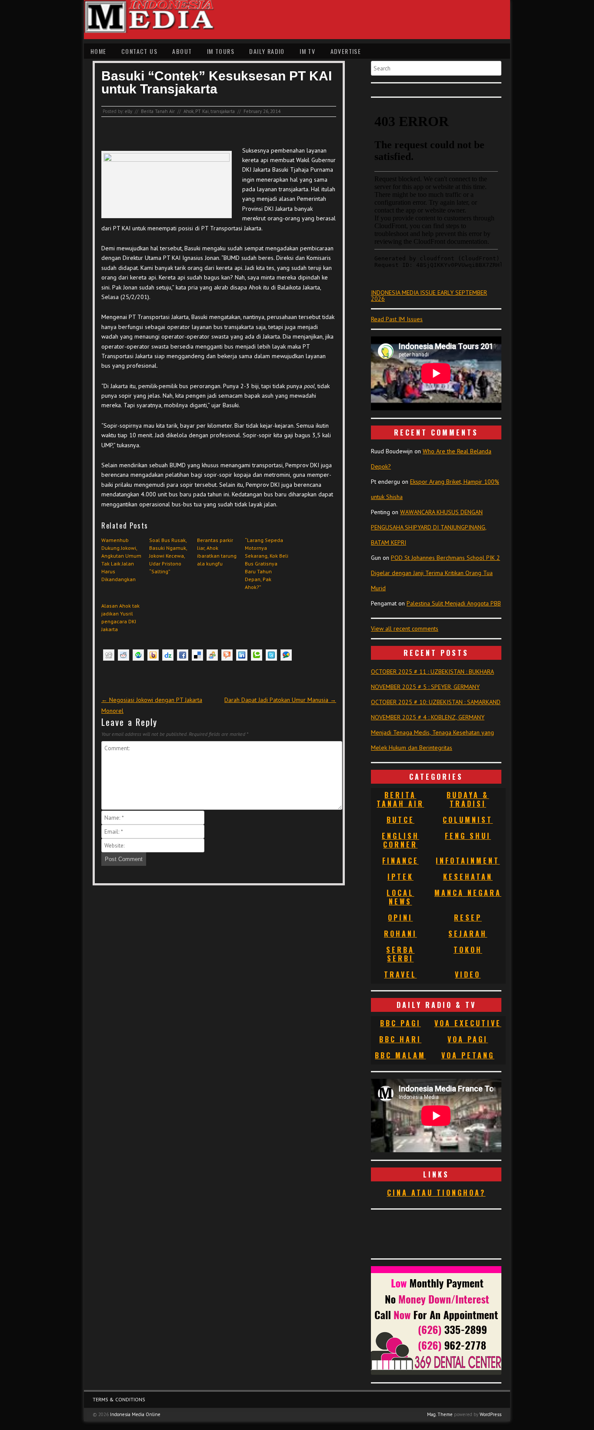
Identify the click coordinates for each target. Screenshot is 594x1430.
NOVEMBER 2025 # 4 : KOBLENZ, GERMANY (427, 717)
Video (468, 974)
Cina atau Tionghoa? (436, 1192)
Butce (400, 820)
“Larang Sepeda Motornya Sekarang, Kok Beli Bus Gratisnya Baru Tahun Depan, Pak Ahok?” (266, 563)
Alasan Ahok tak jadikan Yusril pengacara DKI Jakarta (120, 617)
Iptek (400, 876)
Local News (400, 897)
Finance (400, 860)
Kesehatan (468, 876)
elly (128, 111)
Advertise (345, 51)
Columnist (468, 820)
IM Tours (220, 51)
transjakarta (222, 111)
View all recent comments (404, 628)
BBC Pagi (400, 1023)
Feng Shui (468, 836)
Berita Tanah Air (158, 111)
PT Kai (202, 111)
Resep (468, 917)
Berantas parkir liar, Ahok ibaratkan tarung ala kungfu (217, 552)
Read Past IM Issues (397, 319)
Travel (400, 974)
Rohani (400, 933)
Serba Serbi (400, 954)
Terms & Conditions (119, 1399)
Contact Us (139, 51)
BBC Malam (400, 1055)
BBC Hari (400, 1039)
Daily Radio (266, 51)
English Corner (400, 840)
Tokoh (468, 949)
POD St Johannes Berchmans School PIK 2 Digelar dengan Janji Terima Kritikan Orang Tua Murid (435, 573)
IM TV (307, 51)
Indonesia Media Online (135, 1414)
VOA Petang (467, 1055)
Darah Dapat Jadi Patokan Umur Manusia (280, 700)
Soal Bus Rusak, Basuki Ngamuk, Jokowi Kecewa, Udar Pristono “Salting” (168, 556)
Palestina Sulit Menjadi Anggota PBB (454, 603)
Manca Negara (467, 893)
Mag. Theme (440, 1414)
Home (98, 51)
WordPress (490, 1414)
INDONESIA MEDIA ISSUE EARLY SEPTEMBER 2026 (429, 296)
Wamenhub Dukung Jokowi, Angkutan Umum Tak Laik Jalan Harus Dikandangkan (121, 559)
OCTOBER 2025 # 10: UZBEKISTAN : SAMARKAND (436, 702)
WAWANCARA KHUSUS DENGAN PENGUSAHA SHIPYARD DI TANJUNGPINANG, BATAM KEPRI (429, 527)
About (182, 51)
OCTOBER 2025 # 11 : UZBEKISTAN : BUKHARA (432, 671)
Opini (400, 917)
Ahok (189, 111)
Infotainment (468, 860)
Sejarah (467, 933)
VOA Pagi (467, 1039)
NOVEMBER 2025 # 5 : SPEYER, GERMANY (425, 687)
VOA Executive (467, 1023)
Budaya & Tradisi (468, 799)
